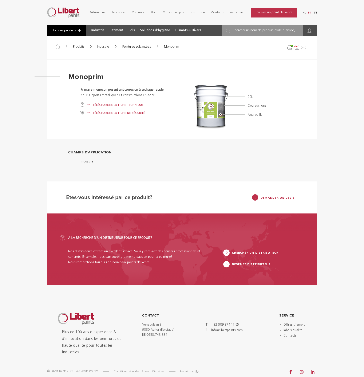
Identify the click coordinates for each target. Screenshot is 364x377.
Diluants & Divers (188, 30)
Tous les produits (64, 30)
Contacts (217, 12)
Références (97, 12)
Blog (153, 12)
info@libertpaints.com (227, 330)
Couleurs (138, 12)
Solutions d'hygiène (155, 30)
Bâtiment (116, 30)
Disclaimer (158, 371)
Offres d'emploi (173, 12)
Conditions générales (126, 371)
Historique (198, 12)
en (315, 12)
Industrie (97, 30)
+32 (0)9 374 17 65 (225, 324)
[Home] (58, 46)
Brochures (118, 12)
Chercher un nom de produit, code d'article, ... (266, 30)
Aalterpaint (238, 12)
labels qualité (293, 330)
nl (304, 12)
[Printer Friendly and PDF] (296, 47)
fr (309, 12)
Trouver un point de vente (274, 12)
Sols (132, 30)
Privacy (146, 371)
